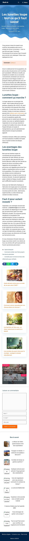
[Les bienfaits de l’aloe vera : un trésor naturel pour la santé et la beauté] (14, 324)
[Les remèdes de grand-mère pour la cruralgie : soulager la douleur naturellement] (14, 348)
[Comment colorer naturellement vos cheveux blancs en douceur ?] (14, 302)
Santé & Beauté (11, 26)
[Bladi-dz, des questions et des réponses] (5, 2)
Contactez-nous (16, 534)
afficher (13, 62)
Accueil (4, 26)
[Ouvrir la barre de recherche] (18, 2)
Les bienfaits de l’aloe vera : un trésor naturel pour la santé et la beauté (13, 329)
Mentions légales (6, 534)
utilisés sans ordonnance (17, 113)
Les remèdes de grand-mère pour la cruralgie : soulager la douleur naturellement (14, 353)
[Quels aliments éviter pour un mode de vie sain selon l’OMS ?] (14, 280)
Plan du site (24, 534)
